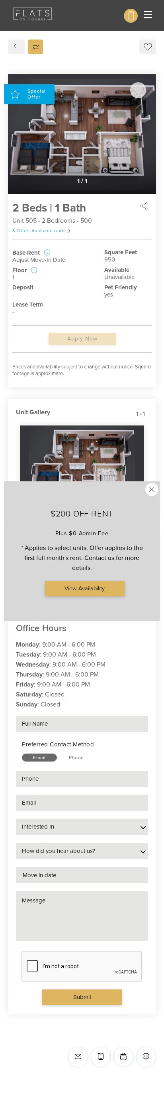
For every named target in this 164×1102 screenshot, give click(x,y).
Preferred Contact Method (58, 744)
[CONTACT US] (131, 16)
